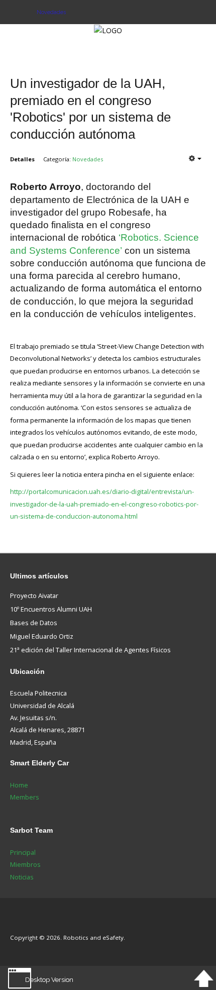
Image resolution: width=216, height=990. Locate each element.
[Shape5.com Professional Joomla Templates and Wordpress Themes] (31, 922)
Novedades (87, 159)
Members (24, 797)
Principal (23, 852)
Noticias (22, 876)
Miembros (25, 864)
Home (19, 784)
